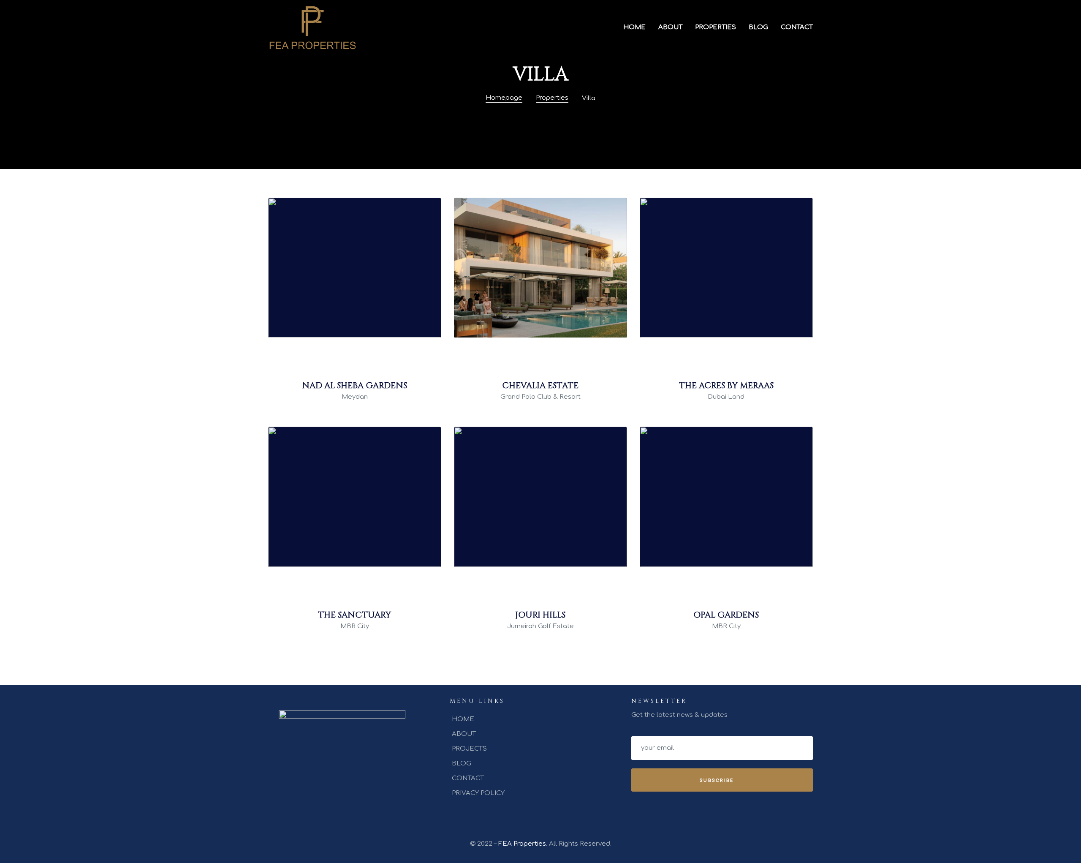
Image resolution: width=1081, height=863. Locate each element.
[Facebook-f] (312, 806)
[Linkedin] (354, 806)
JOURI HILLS (540, 615)
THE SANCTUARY (354, 615)
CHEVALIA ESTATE (540, 385)
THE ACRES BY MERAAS (726, 385)
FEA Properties (522, 843)
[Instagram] (326, 806)
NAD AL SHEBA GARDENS (354, 385)
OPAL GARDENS (726, 615)
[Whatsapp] (340, 806)
